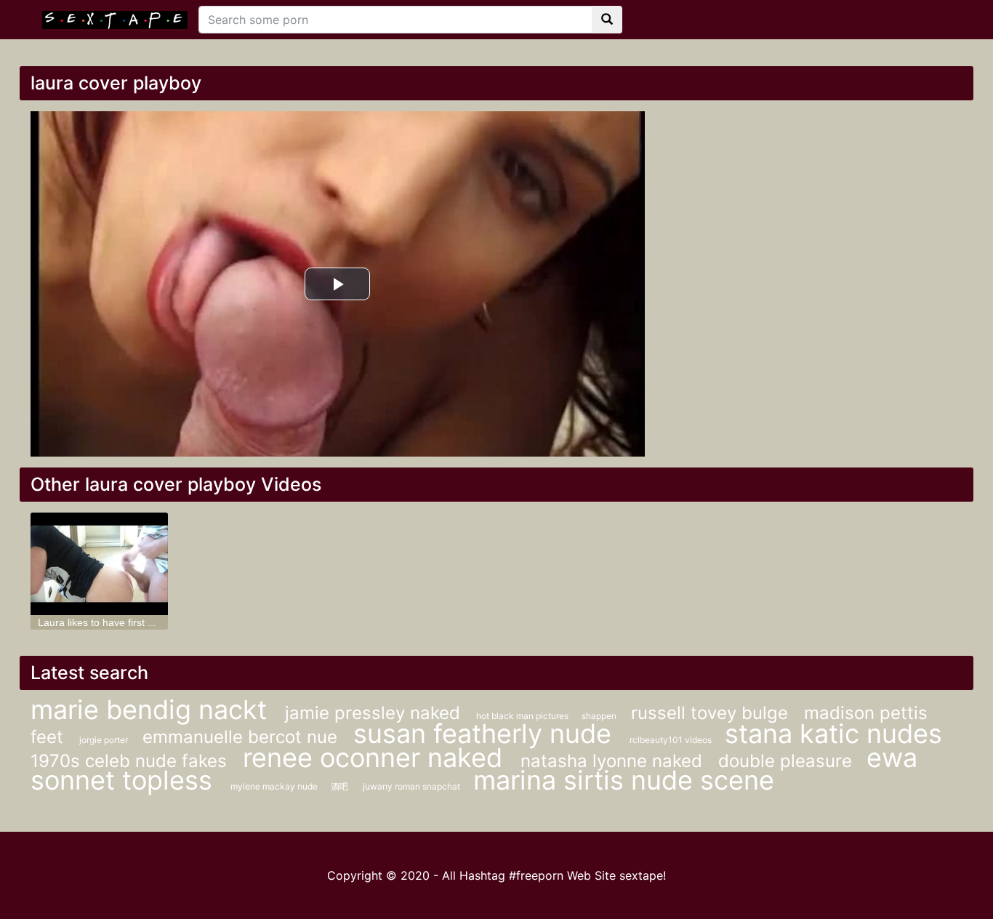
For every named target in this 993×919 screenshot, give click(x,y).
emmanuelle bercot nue (242, 736)
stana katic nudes (833, 734)
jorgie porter (103, 739)
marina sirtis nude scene (623, 780)
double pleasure (785, 760)
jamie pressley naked (375, 712)
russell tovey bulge (712, 712)
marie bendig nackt (152, 710)
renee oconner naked (376, 758)
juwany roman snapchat (412, 786)
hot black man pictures (523, 715)
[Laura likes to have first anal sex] (99, 564)
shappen (599, 715)
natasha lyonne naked (613, 760)
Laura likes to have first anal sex (112, 622)
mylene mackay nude (275, 786)
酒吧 (339, 786)
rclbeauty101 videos (672, 739)
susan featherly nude (486, 734)
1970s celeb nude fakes (131, 760)
